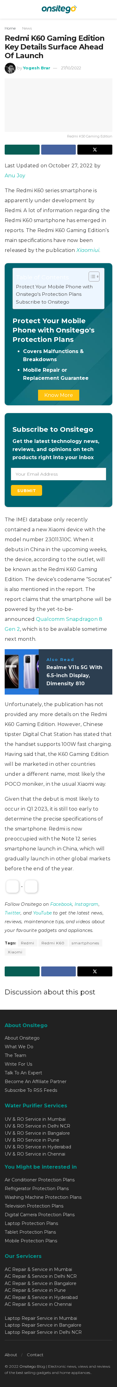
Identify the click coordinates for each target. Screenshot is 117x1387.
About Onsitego (22, 1038)
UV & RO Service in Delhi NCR (37, 1126)
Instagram (87, 904)
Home (10, 28)
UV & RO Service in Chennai (35, 1154)
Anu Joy (15, 176)
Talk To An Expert (23, 1073)
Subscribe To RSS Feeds (31, 1090)
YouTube (42, 913)
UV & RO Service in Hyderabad (38, 1147)
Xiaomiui (88, 250)
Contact (35, 1354)
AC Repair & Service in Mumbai (38, 1269)
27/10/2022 (71, 67)
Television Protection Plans (34, 1206)
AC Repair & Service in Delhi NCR (41, 1276)
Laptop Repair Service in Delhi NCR (43, 1332)
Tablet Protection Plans (30, 1232)
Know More (58, 395)
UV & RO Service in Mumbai (35, 1119)
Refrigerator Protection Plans (37, 1188)
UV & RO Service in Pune (32, 1140)
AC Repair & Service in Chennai (38, 1304)
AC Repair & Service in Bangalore (40, 1283)
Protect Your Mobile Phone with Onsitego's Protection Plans (54, 290)
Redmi (27, 943)
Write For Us (18, 1064)
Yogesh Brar (36, 67)
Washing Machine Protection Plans (43, 1197)
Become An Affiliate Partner (35, 1081)
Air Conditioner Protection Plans (40, 1180)
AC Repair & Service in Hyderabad (41, 1297)
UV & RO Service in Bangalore (37, 1133)
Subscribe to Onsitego (42, 302)
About (11, 1354)
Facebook (61, 904)
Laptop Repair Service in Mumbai (41, 1318)
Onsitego (27, 1366)
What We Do (19, 1047)
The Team (15, 1055)
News (27, 28)
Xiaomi (15, 952)
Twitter (13, 913)
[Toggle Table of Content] (91, 276)
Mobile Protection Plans (31, 1241)
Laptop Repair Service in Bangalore (43, 1325)
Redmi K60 (53, 943)
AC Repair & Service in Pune (35, 1290)
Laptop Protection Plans (31, 1223)
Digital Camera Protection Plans (40, 1214)
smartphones (85, 943)
